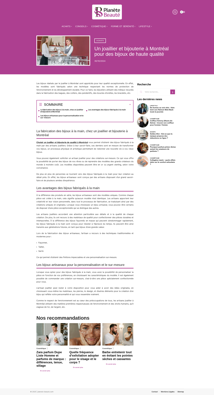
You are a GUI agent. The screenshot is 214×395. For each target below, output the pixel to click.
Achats (100, 41)
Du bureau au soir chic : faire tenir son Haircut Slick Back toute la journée (162, 110)
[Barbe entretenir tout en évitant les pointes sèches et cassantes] (118, 334)
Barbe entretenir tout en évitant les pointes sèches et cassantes (117, 355)
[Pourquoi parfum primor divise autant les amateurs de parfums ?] (142, 148)
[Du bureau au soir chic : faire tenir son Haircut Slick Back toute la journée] (142, 108)
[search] (175, 12)
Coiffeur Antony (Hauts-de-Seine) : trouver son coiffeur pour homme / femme (162, 123)
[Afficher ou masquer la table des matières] (97, 104)
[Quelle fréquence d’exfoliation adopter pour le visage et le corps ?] (85, 334)
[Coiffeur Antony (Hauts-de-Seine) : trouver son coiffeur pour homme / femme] (142, 122)
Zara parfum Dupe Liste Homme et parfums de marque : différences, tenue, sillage (51, 358)
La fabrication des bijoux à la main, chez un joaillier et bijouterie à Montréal (61, 111)
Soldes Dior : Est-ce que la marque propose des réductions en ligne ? (161, 136)
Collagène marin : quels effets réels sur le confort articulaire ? (162, 162)
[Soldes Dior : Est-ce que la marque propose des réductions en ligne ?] (142, 135)
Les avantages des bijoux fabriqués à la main (107, 110)
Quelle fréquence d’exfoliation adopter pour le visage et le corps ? (84, 357)
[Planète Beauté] (107, 12)
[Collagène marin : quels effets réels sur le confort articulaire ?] (142, 161)
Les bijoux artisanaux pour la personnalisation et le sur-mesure (61, 117)
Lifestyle (153, 105)
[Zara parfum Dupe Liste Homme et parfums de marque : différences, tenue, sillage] (52, 334)
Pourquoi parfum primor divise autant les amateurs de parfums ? (163, 149)
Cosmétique (41, 348)
